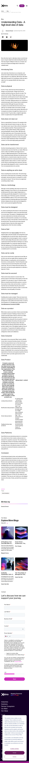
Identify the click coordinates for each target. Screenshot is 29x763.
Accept (14, 752)
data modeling (15, 232)
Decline (14, 756)
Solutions (4, 704)
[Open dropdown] (26, 5)
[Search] (17, 6)
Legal (3, 715)
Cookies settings (14, 748)
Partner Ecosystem (7, 706)
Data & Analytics (5, 493)
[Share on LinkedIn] (2, 37)
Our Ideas (4, 711)
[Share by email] (6, 37)
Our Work (4, 709)
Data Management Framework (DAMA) (10, 304)
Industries (4, 702)
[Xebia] (4, 6)
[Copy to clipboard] (10, 37)
